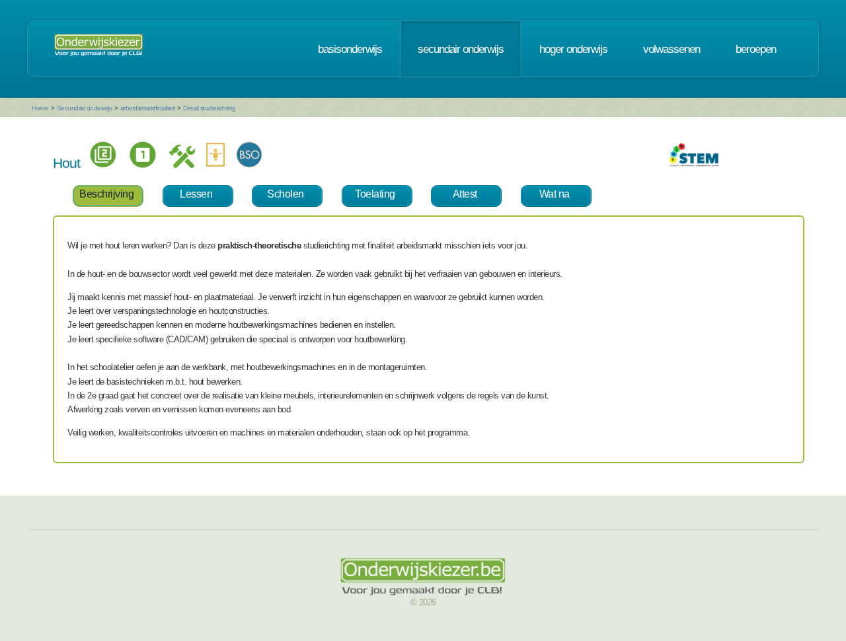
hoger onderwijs (573, 49)
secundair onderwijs (461, 49)
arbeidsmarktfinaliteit (147, 108)
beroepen (756, 49)
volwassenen (671, 49)
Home (40, 108)
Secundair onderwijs (84, 108)
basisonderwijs (350, 49)
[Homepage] (98, 49)
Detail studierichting (209, 108)
